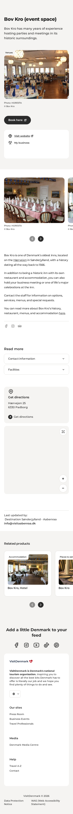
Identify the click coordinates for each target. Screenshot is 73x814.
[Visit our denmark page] (16, 645)
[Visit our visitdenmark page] (36, 645)
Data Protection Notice (14, 802)
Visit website (22, 135)
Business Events (19, 718)
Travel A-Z (15, 765)
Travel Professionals (21, 723)
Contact (14, 770)
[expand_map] (63, 431)
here (62, 313)
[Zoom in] (63, 479)
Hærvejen (20, 260)
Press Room (17, 714)
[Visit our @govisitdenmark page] (46, 645)
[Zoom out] (63, 488)
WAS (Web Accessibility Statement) (45, 802)
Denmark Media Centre (24, 744)
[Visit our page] (26, 645)
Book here (15, 120)
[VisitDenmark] (21, 661)
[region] (36, 460)
